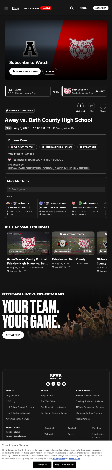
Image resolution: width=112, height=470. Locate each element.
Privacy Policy (58, 458)
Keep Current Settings (64, 464)
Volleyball (49, 434)
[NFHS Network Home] (16, 8)
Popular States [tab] (13, 432)
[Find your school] (71, 8)
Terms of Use (74, 458)
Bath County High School (45, 159)
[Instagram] (59, 384)
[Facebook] (48, 384)
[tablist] (20, 431)
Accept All (42, 464)
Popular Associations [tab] (16, 436)
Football (72, 428)
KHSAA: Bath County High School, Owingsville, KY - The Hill (49, 168)
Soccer (71, 434)
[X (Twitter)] (53, 384)
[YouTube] (64, 384)
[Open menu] (6, 8)
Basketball (49, 428)
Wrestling (96, 428)
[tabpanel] (75, 435)
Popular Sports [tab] (13, 427)
